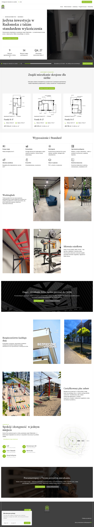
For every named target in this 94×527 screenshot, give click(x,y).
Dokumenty (90, 6)
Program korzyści (83, 6)
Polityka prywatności (86, 518)
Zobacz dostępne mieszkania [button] (10, 38)
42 (21, 2)
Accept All (13, 523)
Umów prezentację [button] (86, 1)
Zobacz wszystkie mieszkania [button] (47, 88)
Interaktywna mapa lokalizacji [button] (10, 439)
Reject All (6, 523)
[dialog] (17, 518)
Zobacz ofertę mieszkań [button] (52, 486)
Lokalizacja (75, 6)
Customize (27, 523)
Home (61, 6)
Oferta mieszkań (67, 6)
